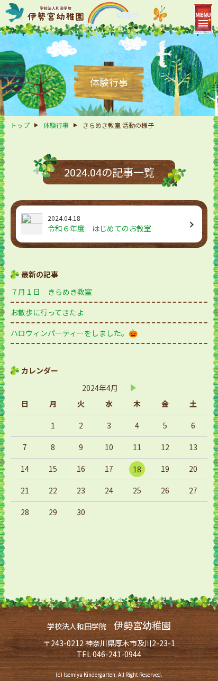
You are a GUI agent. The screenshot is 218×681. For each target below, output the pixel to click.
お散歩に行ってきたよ (47, 312)
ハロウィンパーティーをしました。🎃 (74, 333)
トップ (20, 124)
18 (137, 469)
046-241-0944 (117, 654)
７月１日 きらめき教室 (51, 291)
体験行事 (56, 124)
